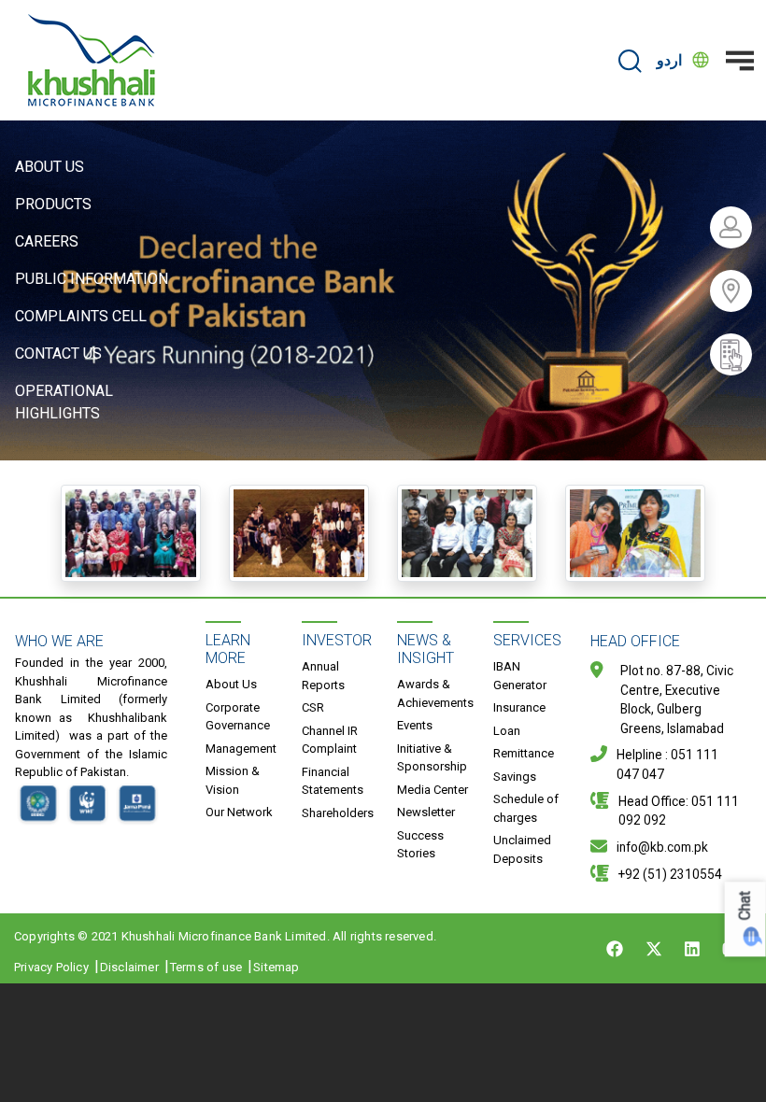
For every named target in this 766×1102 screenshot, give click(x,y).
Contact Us (58, 353)
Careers (46, 241)
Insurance (519, 707)
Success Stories (420, 844)
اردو (669, 60)
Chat (745, 905)
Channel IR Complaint (330, 740)
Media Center (432, 790)
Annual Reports (323, 675)
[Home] (92, 60)
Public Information (91, 279)
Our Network (239, 812)
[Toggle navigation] (740, 60)
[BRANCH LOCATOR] (738, 291)
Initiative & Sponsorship (432, 758)
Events (415, 725)
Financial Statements (332, 781)
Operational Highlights (64, 402)
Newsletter (426, 812)
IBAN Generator (519, 675)
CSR (313, 707)
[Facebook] (614, 948)
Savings (514, 777)
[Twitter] (654, 948)
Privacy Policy (51, 967)
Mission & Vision (233, 780)
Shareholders (338, 813)
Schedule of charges (526, 808)
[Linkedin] (692, 948)
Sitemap (276, 967)
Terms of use (206, 967)
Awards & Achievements (435, 693)
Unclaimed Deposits (522, 849)
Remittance (523, 753)
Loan (506, 731)
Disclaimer (129, 967)
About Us (49, 167)
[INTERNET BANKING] (738, 227)
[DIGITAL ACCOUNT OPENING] (738, 354)
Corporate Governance (238, 716)
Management (241, 749)
